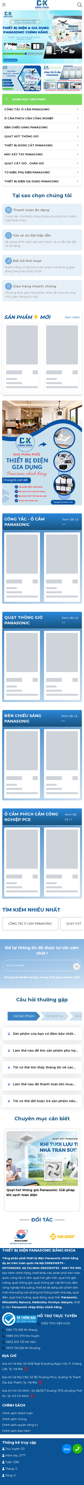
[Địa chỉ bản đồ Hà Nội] (26, 1369)
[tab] (42, 1033)
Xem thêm (72, 317)
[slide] (42, 37)
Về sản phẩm (23, 1016)
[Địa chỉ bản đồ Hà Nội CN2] (41, 1382)
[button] (45, 1033)
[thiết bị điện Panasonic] (42, 4)
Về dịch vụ (54, 1016)
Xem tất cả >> (70, 522)
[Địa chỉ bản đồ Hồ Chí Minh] (32, 1396)
